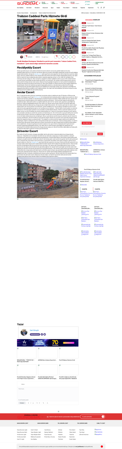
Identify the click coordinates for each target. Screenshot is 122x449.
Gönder (22, 403)
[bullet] (39, 403)
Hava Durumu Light (22, 423)
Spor (52, 7)
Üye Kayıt (81, 432)
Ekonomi (45, 7)
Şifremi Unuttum (83, 434)
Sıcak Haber (72, 439)
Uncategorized (33, 13)
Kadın (58, 7)
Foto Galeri (66, 7)
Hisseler (60, 434)
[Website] (42, 334)
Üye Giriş (81, 430)
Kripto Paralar (62, 437)
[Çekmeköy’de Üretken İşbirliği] (86, 226)
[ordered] (37, 403)
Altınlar (60, 430)
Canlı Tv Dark (34, 430)
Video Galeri (72, 432)
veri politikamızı (79, 446)
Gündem (37, 7)
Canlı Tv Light (101, 423)
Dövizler (60, 432)
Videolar (74, 7)
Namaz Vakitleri (48, 432)
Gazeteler (91, 7)
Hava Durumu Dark (42, 423)
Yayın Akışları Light (36, 432)
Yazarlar (82, 7)
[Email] (44, 334)
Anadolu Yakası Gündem (22, 13)
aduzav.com (38, 74)
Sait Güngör (34, 330)
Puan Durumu (48, 434)
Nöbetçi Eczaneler (36, 437)
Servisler (29, 7)
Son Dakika (20, 7)
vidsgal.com (34, 142)
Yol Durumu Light (63, 423)
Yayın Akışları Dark (36, 434)
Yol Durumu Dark (82, 423)
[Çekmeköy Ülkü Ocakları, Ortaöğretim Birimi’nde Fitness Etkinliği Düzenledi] (86, 233)
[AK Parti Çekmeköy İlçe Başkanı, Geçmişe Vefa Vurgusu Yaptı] (86, 219)
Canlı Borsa (47, 430)
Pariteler (60, 439)
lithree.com (37, 97)
